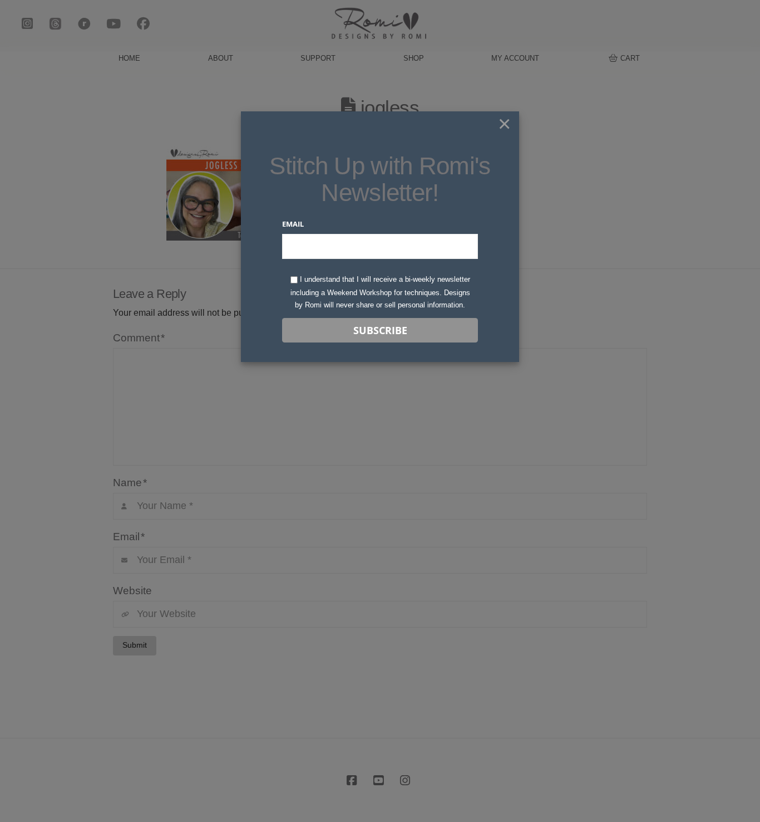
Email (293, 224)
